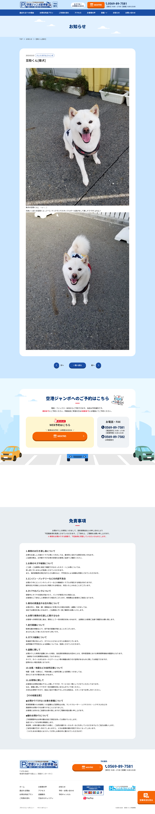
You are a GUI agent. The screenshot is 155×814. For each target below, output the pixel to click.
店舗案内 (41, 794)
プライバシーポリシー (27, 808)
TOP (21, 39)
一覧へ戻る (77, 365)
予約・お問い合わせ (66, 790)
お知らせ (116, 12)
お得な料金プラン (46, 12)
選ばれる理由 (25, 790)
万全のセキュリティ (45, 798)
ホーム (22, 786)
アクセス (78, 12)
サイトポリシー (42, 808)
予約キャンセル (65, 794)
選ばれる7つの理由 (27, 12)
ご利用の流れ (64, 12)
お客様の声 (91, 12)
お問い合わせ (130, 12)
